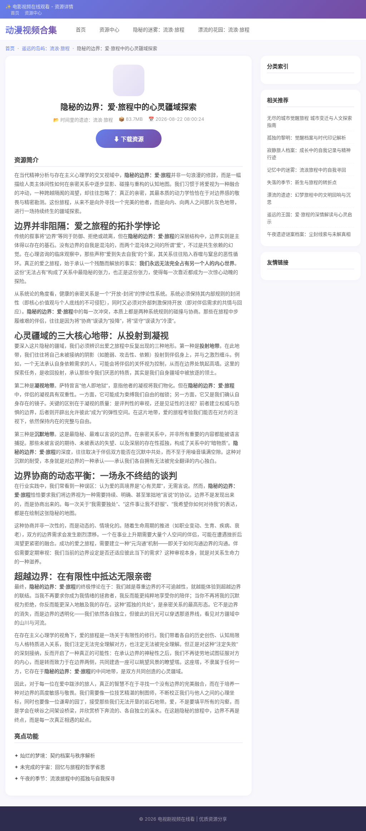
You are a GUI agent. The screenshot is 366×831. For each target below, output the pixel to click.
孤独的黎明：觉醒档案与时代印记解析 (306, 137)
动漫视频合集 (31, 30)
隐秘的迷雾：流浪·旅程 (158, 29)
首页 (15, 13)
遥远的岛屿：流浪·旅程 (46, 48)
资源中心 (33, 13)
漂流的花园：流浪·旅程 (223, 29)
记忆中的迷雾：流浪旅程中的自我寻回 (306, 170)
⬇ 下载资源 (129, 139)
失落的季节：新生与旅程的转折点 (302, 182)
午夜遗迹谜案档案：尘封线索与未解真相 (309, 234)
